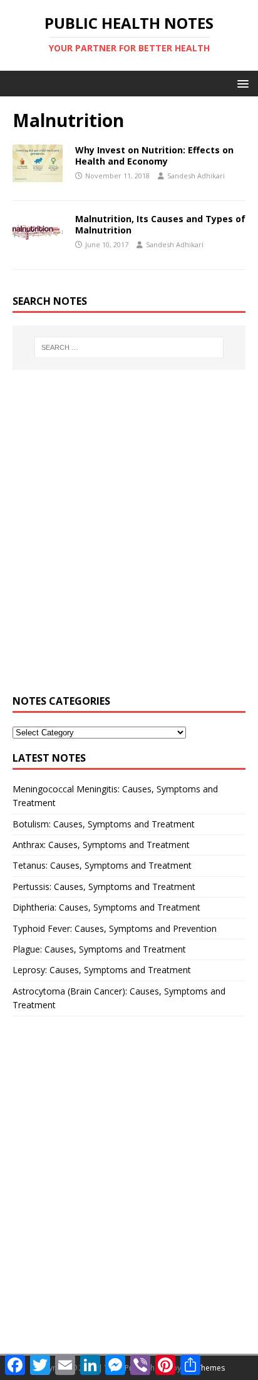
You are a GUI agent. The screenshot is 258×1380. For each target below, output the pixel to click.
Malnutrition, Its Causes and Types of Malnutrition (160, 224)
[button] (241, 83)
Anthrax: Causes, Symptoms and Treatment (101, 845)
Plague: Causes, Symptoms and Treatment (99, 949)
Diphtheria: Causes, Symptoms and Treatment (106, 907)
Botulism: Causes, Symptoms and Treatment (104, 824)
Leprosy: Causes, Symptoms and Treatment (102, 970)
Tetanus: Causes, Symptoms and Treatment (102, 865)
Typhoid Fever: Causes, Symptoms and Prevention (115, 928)
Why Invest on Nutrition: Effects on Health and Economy (154, 155)
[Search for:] (129, 347)
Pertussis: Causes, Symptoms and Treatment (104, 886)
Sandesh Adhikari (196, 175)
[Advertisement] (129, 539)
